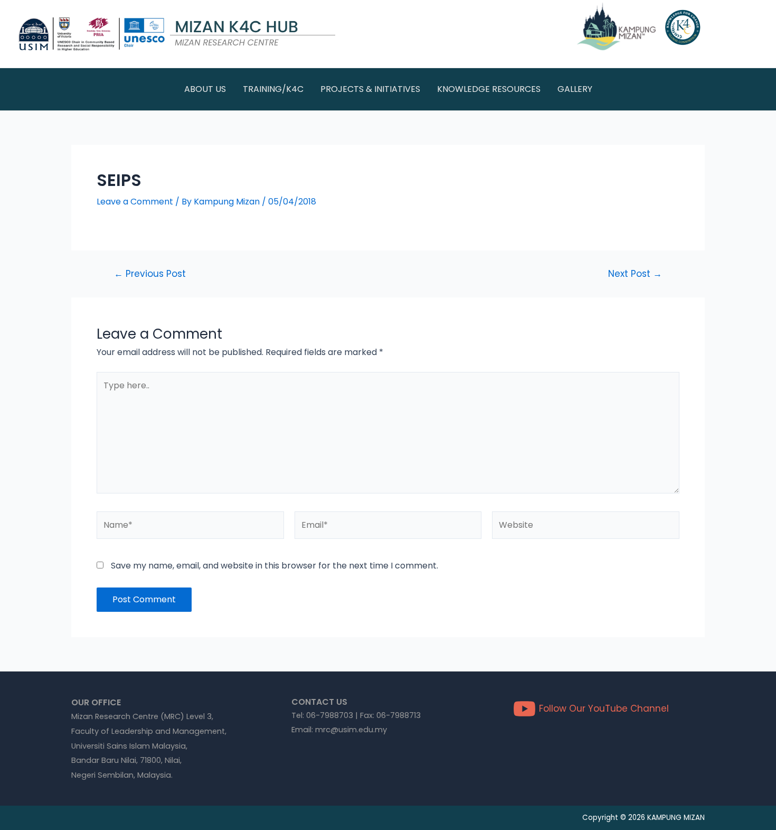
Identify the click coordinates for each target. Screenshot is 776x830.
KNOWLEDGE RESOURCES (489, 89)
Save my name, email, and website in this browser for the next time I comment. (274, 565)
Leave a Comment (135, 201)
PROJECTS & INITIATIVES (370, 89)
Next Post (635, 273)
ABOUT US (205, 89)
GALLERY (574, 89)
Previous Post (150, 273)
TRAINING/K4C (273, 89)
